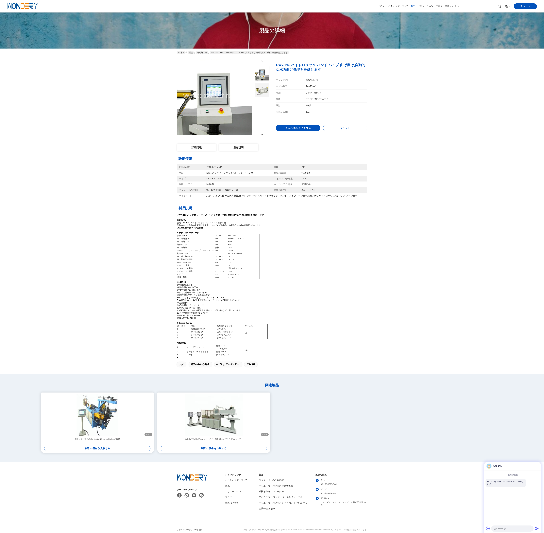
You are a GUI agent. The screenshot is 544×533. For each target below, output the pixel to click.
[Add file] (488, 528)
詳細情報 (197, 147)
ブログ (439, 6)
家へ (382, 6)
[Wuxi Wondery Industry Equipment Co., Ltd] (22, 6)
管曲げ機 (250, 364)
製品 (413, 6)
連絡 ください (452, 6)
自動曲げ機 (202, 52)
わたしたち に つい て (397, 6)
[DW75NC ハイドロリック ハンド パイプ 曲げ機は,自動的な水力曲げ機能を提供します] (214, 97)
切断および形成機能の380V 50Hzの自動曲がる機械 (97, 439)
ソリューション (425, 6)
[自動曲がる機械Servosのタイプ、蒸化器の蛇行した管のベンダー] (214, 415)
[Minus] (537, 466)
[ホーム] (192, 481)
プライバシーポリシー (187, 529)
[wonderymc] (201, 495)
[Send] (537, 528)
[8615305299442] (186, 495)
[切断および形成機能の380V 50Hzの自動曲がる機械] (97, 415)
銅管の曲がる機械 (200, 364)
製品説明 (238, 147)
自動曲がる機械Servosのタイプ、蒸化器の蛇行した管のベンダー (214, 439)
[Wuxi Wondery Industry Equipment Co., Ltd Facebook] (179, 495)
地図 (200, 529)
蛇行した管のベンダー (227, 364)
